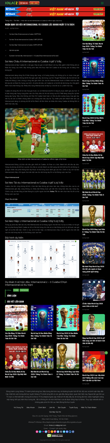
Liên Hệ (52, 407)
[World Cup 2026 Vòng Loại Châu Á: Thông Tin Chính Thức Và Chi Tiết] (68, 356)
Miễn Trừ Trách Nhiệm (88, 407)
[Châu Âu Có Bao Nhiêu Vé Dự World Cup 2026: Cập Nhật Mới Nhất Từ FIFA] (16, 356)
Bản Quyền (62, 407)
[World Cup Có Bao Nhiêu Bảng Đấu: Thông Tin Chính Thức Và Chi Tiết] (42, 318)
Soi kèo (16, 20)
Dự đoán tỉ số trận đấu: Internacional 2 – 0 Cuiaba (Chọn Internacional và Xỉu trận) (33, 56)
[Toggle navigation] (102, 3)
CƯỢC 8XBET (34, 3)
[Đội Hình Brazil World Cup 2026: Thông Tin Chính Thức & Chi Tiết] (42, 356)
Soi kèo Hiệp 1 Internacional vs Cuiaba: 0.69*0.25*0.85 (25, 45)
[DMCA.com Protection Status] (55, 435)
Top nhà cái (24, 3)
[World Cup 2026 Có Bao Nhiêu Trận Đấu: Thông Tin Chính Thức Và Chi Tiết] (68, 318)
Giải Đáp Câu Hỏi (55, 412)
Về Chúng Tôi (18, 407)
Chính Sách (42, 407)
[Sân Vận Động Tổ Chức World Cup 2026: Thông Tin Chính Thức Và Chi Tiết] (16, 318)
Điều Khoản (31, 407)
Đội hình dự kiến (14, 50)
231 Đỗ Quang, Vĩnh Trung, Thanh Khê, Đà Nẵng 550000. (58, 416)
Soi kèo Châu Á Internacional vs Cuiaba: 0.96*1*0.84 (25, 34)
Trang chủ (8, 20)
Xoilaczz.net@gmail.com (57, 425)
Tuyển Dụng (73, 407)
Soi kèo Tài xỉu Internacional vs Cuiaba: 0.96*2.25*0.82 (26, 39)
